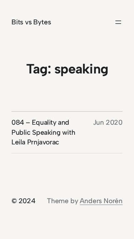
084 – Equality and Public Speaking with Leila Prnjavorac (43, 132)
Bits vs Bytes (31, 22)
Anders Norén (101, 201)
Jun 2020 (108, 122)
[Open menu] (118, 22)
